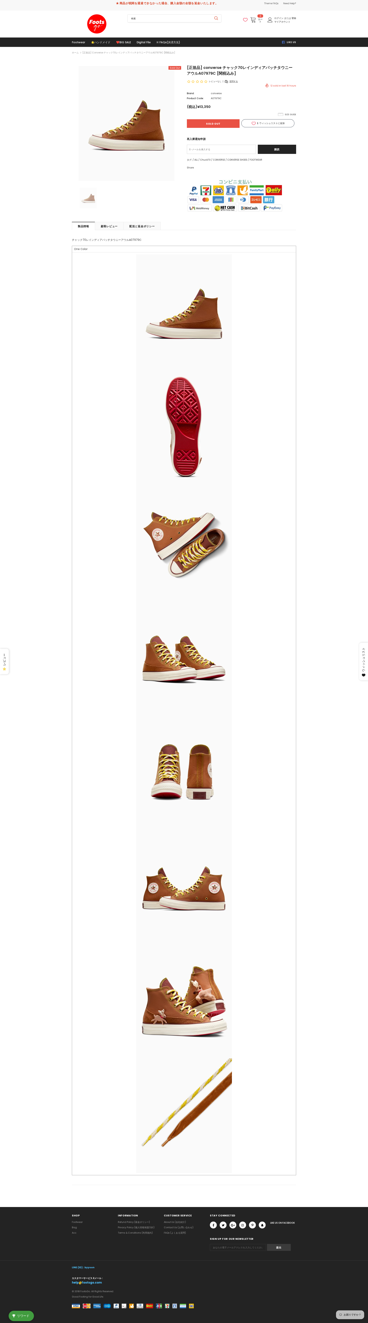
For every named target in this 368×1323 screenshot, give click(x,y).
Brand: (190, 93)
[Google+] (232, 1225)
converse (216, 93)
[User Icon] (270, 19)
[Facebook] (213, 1225)
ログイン (279, 18)
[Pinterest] (252, 1225)
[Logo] (97, 23)
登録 (294, 18)
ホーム (75, 52)
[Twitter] (223, 1225)
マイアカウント (282, 21)
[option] (126, 123)
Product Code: (195, 98)
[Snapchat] (262, 1225)
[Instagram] (242, 1225)
